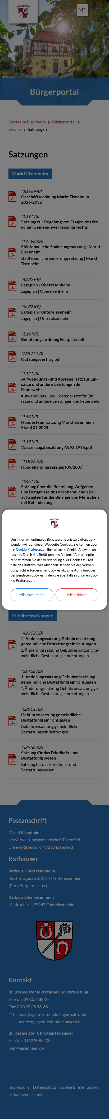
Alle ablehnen (77, 595)
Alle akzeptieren (32, 595)
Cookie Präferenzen (31, 549)
